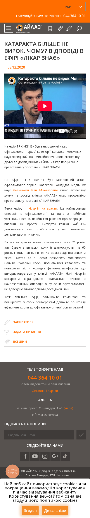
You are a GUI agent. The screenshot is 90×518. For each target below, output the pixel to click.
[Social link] (24, 456)
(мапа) (68, 408)
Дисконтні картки (45, 390)
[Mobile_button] (8, 28)
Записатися (23, 322)
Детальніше (55, 510)
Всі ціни (20, 341)
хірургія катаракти (43, 208)
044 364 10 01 (45, 377)
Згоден (30, 510)
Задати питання (27, 332)
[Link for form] (69, 28)
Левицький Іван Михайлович (35, 190)
